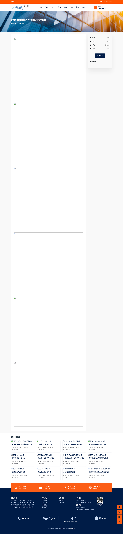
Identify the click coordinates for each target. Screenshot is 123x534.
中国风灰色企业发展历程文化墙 (73, 458)
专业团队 (44, 507)
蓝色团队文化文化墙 (18, 458)
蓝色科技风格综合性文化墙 (98, 444)
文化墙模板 (22, 23)
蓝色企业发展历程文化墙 (46, 458)
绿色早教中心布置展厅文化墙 (98, 458)
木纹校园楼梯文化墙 (70, 472)
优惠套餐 (61, 502)
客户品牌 (44, 502)
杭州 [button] (13, 2)
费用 (59, 7)
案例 (77, 7)
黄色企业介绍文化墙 (44, 472)
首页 (40, 7)
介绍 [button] (46, 7)
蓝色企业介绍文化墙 (18, 472)
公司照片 (44, 505)
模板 (71, 7)
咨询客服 (100, 55)
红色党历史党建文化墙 (45, 444)
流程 (65, 7)
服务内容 (61, 500)
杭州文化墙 (14, 23)
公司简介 (44, 500)
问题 (83, 7)
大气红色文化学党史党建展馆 (72, 444)
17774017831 (103, 8)
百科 (53, 7)
